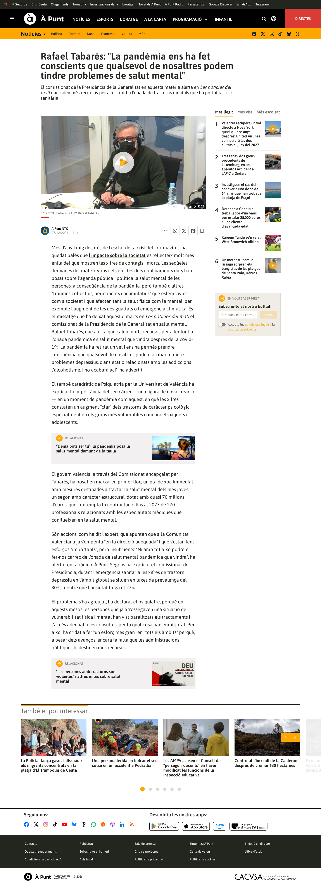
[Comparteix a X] (184, 230)
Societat (74, 34)
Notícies (81, 19)
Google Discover (220, 4)
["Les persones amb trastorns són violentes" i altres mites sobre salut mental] (173, 673)
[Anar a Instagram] (46, 824)
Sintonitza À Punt (201, 843)
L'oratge (127, 4)
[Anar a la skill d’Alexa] (219, 826)
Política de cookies (203, 859)
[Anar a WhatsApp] (94, 824)
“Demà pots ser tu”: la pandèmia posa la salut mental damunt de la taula (93, 448)
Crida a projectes (146, 851)
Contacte (31, 843)
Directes (303, 19)
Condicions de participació (43, 859)
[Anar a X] (37, 824)
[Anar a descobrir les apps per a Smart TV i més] (249, 826)
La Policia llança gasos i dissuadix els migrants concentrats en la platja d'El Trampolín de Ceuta (52, 765)
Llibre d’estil (253, 851)
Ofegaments (59, 4)
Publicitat (86, 843)
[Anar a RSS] (132, 824)
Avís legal (86, 859)
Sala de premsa (145, 843)
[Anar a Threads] (85, 824)
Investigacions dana (104, 4)
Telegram (262, 4)
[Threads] (298, 34)
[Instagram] (272, 34)
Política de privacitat (149, 859)
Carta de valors (200, 851)
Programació (187, 19)
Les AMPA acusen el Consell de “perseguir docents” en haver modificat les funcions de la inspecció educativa (192, 767)
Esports (105, 19)
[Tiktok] (280, 34)
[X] (263, 34)
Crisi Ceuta (39, 4)
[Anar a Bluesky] (75, 824)
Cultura (127, 34)
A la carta (155, 19)
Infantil (223, 19)
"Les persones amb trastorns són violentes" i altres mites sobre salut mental (88, 676)
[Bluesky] (289, 34)
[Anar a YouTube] (65, 824)
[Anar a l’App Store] (196, 826)
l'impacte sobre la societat (117, 255)
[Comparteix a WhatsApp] (175, 230)
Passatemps (196, 4)
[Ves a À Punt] (44, 19)
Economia (108, 34)
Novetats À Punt (149, 4)
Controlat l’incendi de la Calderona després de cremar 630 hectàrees (267, 763)
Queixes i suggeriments (41, 851)
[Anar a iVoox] (104, 824)
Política (56, 34)
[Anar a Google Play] (164, 826)
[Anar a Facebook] (27, 824)
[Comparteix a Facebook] (193, 230)
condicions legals (257, 324)
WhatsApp (243, 4)
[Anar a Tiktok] (56, 824)
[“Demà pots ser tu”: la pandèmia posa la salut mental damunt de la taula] (173, 448)
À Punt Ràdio (174, 4)
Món (142, 34)
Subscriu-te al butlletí (94, 851)
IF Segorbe (19, 4)
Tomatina (79, 4)
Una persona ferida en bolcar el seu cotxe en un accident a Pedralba (125, 763)
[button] (142, 789)
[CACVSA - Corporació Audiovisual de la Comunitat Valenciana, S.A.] (265, 877)
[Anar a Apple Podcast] (113, 824)
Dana (90, 34)
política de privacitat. (243, 329)
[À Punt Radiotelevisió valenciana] (47, 877)
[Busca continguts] (264, 19)
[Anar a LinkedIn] (123, 824)
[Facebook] (254, 34)
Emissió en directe (257, 843)
